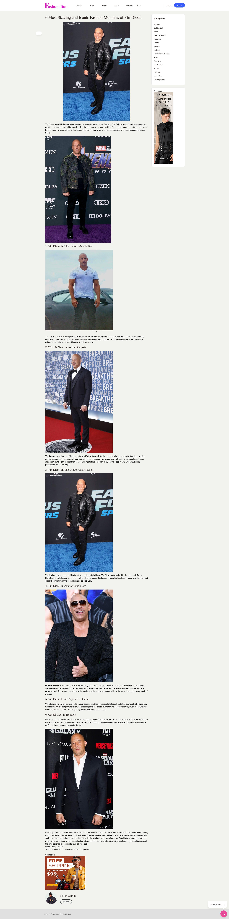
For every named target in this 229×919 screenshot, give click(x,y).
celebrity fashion (160, 35)
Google (60, 847)
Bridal (156, 32)
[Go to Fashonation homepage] (56, 5)
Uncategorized (82, 850)
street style (158, 76)
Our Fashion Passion (161, 54)
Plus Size (157, 61)
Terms (68, 914)
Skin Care (157, 72)
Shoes (156, 68)
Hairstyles (157, 39)
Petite (156, 57)
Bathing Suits (159, 28)
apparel (157, 24)
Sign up (179, 5)
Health (156, 43)
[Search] (160, 5)
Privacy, (63, 914)
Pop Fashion (158, 65)
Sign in (169, 5)
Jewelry (157, 46)
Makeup (157, 50)
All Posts (66, 902)
